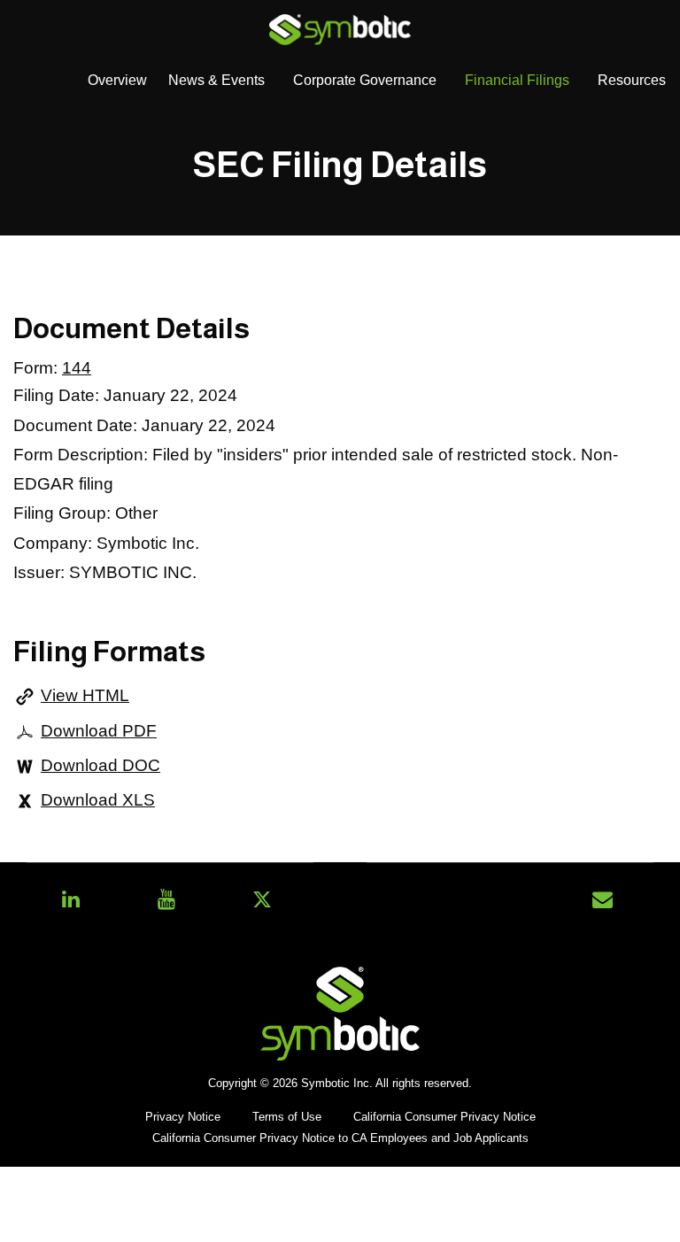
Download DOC (100, 765)
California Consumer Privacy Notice (444, 1117)
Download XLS (98, 800)
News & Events (216, 80)
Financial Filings (517, 80)
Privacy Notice (182, 1117)
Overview (117, 80)
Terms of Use (286, 1117)
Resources (632, 80)
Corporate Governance (365, 80)
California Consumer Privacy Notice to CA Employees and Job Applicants (340, 1139)
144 (76, 368)
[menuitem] (117, 80)
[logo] (340, 28)
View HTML (85, 695)
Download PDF (99, 730)
